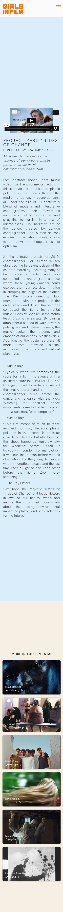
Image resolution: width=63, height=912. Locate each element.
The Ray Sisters (41, 150)
